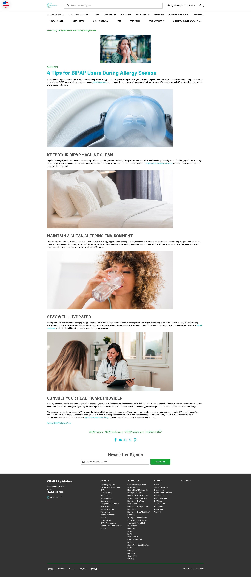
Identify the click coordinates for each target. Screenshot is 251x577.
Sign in (173, 5)
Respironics (159, 490)
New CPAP (131, 529)
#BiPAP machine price (114, 432)
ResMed (157, 485)
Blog (129, 542)
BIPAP (118, 21)
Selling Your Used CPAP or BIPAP (187, 21)
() (202, 5)
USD (191, 5)
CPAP (97, 14)
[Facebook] (115, 440)
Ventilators (78, 21)
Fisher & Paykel (160, 498)
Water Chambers (100, 21)
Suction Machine (56, 21)
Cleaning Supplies (55, 14)
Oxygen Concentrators (179, 14)
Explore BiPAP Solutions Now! (59, 423)
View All (157, 512)
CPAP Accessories (157, 21)
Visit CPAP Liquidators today (96, 418)
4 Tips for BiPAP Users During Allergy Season (101, 72)
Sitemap (131, 559)
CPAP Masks (135, 21)
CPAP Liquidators (100, 82)
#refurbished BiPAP (153, 432)
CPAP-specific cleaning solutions (158, 163)
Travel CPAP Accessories (79, 14)
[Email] (120, 440)
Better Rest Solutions (163, 493)
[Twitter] (130, 440)
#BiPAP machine (96, 432)
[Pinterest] (135, 440)
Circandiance (159, 496)
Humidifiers (126, 14)
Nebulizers (159, 14)
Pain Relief (199, 14)
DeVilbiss (158, 501)
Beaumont (158, 507)
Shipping (131, 553)
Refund (130, 551)
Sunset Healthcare (162, 487)
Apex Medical (159, 504)
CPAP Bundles (110, 14)
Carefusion (158, 509)
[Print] (125, 440)
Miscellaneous (142, 14)
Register (181, 5)
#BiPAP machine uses (134, 432)
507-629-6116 (56, 497)
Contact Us (131, 556)
